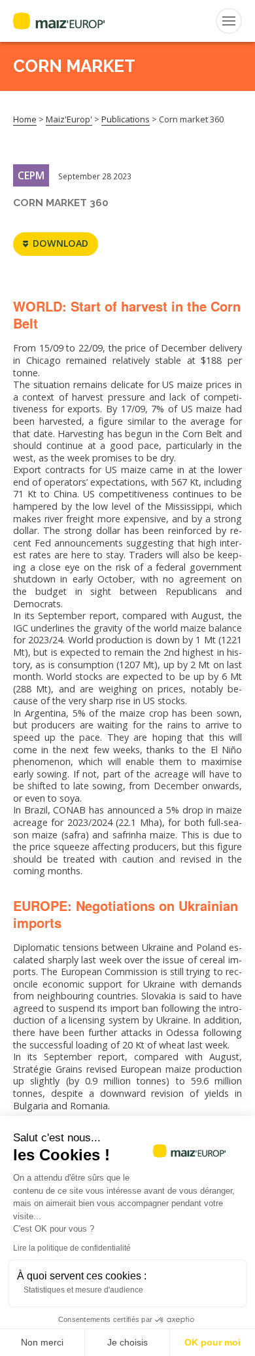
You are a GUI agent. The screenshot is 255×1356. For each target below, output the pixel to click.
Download (60, 243)
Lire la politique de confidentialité (72, 1248)
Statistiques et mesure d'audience (83, 1289)
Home (25, 119)
